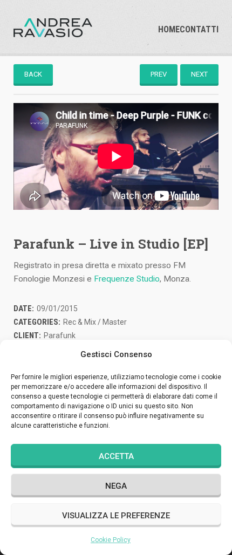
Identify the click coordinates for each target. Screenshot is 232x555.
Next (199, 74)
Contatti (199, 29)
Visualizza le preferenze (116, 515)
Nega (116, 486)
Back (33, 74)
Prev (159, 74)
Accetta (116, 456)
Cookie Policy (111, 540)
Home (169, 29)
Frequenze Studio (127, 279)
